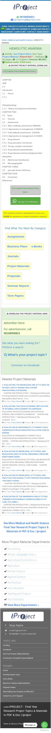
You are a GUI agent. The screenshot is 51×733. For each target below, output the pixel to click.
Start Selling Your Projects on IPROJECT (18, 692)
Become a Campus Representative (16, 683)
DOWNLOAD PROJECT (40, 29)
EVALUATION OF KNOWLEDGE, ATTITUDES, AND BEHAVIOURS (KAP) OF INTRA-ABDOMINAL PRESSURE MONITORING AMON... (25, 454)
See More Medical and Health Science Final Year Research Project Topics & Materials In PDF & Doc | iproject (26, 527)
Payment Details (9, 687)
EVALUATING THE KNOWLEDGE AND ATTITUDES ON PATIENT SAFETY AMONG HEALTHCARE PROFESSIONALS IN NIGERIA (25, 387)
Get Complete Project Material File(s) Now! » (19, 71)
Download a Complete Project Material (18, 658)
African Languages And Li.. (22, 554)
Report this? (26, 56)
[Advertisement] (31, 91)
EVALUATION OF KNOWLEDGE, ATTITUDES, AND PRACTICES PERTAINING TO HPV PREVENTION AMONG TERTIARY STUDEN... (26, 478)
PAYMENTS (25, 29)
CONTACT (31, 32)
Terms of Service (10, 724)
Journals (13, 256)
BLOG (22, 35)
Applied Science (16, 577)
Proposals (13, 276)
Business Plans (17, 246)
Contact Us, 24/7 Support (13, 696)
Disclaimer (7, 650)
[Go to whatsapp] (44, 724)
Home (4, 40)
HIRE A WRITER (12, 29)
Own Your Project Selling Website (16, 654)
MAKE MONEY (7, 32)
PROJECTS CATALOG (17, 26)
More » (26, 399)
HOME (4, 26)
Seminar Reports (18, 285)
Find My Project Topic (11, 675)
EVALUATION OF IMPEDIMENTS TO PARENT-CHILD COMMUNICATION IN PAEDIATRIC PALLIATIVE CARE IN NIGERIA (25, 430)
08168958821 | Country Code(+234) (22, 634)
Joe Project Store (22, 54)
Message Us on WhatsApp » (28, 202)
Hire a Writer (8, 679)
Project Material (10, 56)
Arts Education (15, 588)
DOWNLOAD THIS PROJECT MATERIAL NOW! (27, 314)
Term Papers (15, 295)
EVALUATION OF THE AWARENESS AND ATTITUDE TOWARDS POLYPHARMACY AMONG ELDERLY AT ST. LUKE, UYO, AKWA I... (25, 499)
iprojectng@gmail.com (18, 630)
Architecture (14, 582)
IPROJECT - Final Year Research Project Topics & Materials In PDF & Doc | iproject (25, 710)
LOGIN (28, 35)
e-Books (36, 246)
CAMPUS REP (20, 32)
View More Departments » (23, 605)
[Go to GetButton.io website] (44, 730)
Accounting (13, 549)
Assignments (15, 236)
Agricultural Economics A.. (22, 560)
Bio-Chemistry (15, 599)
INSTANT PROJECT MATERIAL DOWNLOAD (28, 65)
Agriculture (13, 565)
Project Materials (18, 266)
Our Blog (6, 645)
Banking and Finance (19, 593)
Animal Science (16, 571)
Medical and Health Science (20, 40)
